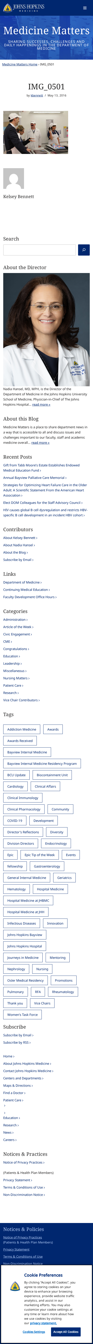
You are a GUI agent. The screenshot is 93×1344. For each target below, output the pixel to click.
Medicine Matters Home (19, 64)
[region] (46, 1304)
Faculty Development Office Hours (29, 597)
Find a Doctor (13, 1093)
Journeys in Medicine (22, 957)
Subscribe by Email (17, 559)
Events (71, 855)
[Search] (84, 250)
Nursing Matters (15, 678)
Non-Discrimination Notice (23, 1194)
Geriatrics (64, 877)
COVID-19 (14, 820)
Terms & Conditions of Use (23, 1187)
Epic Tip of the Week (40, 855)
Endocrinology (56, 843)
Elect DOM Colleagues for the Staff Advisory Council (41, 502)
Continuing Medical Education (25, 589)
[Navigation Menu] (85, 8)
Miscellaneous (13, 671)
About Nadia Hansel (18, 545)
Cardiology (15, 786)
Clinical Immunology (22, 798)
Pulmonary (15, 992)
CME (6, 641)
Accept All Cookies (65, 1332)
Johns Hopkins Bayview (24, 935)
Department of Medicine (21, 582)
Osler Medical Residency (25, 980)
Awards (53, 729)
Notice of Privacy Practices (22, 1162)
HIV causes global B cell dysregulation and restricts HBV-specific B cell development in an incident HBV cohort (45, 512)
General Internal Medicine (26, 877)
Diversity (56, 832)
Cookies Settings (34, 1332)
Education (10, 656)
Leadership (11, 663)
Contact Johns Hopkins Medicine (27, 1071)
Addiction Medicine (21, 729)
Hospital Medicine (50, 889)
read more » (41, 404)
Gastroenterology (47, 866)
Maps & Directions (17, 1085)
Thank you (15, 1003)
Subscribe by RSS (16, 1042)
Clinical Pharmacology (23, 809)
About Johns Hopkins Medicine (26, 1063)
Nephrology (16, 969)
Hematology (16, 889)
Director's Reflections (23, 832)
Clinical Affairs (45, 786)
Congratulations (15, 649)
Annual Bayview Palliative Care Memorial (33, 477)
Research (10, 693)
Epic (10, 855)
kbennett (37, 95)
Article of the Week (17, 627)
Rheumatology (63, 992)
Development (44, 820)
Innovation (55, 923)
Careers (8, 1140)
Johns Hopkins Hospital (24, 946)
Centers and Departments (22, 1078)
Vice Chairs (42, 1003)
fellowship (15, 866)
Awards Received (20, 741)
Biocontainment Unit (52, 775)
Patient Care (12, 685)
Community (60, 809)
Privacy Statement (16, 1180)
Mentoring (58, 957)
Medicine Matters (46, 30)
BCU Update (16, 775)
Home (7, 1056)
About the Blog (14, 552)
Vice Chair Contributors (20, 700)
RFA (38, 992)
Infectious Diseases (21, 923)
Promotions (63, 980)
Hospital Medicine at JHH (25, 912)
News (7, 1132)
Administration (14, 619)
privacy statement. (43, 1323)
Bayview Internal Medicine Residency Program (42, 763)
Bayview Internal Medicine (27, 752)
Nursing (42, 969)
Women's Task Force (22, 1014)
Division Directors (20, 843)
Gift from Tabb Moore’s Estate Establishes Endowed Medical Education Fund (41, 467)
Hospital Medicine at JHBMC (28, 900)
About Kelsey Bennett (19, 537)
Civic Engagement (16, 634)
